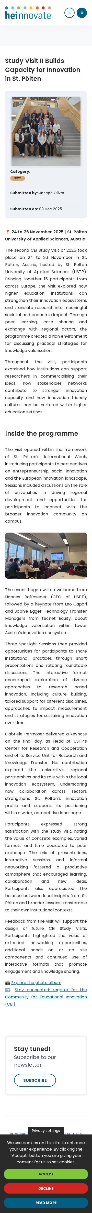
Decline (46, 1188)
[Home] (28, 12)
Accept (46, 1174)
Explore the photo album (36, 983)
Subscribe (35, 1080)
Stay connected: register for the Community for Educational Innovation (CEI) (46, 997)
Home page (19, 1134)
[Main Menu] (69, 13)
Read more (46, 1202)
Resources (73, 1134)
